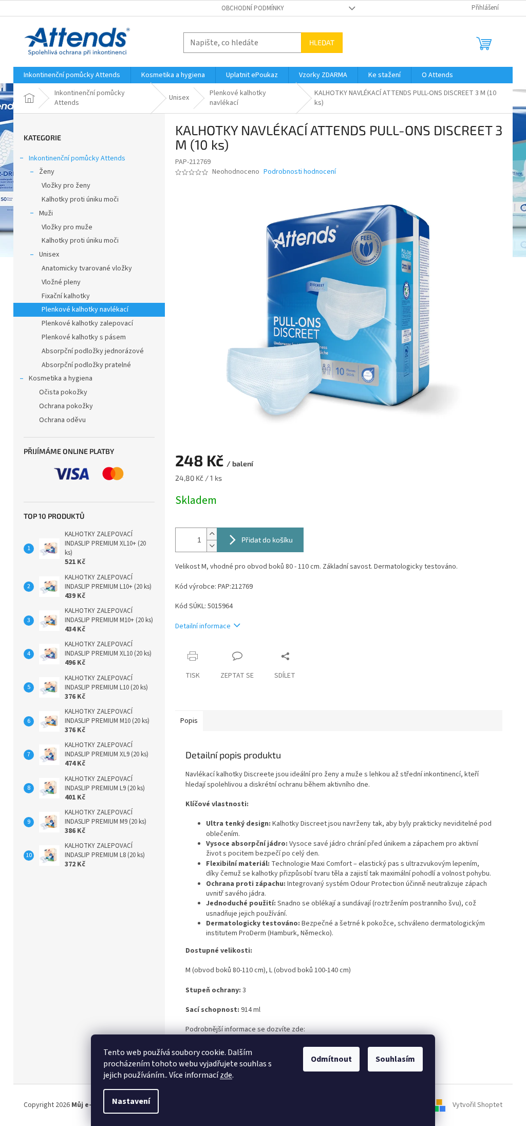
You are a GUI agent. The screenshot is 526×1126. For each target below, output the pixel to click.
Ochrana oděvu (62, 420)
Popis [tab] (189, 721)
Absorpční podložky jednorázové (93, 351)
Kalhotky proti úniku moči (80, 199)
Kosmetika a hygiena (60, 378)
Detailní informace (203, 626)
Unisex (49, 254)
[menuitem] (71, 75)
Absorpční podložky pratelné (86, 365)
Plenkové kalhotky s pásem (84, 337)
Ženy (46, 172)
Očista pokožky (63, 392)
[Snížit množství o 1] (211, 546)
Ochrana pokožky (66, 406)
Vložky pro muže (67, 227)
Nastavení (131, 1101)
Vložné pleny (61, 282)
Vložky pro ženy (66, 185)
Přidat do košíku (267, 539)
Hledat (321, 42)
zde (226, 1075)
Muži (46, 213)
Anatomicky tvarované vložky (87, 268)
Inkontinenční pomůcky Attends (77, 158)
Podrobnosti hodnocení (300, 172)
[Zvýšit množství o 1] (211, 534)
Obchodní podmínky (252, 8)
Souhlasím (395, 1059)
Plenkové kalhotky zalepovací (87, 323)
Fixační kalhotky (66, 296)
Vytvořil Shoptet (477, 1105)
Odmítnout (331, 1059)
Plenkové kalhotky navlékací (85, 309)
